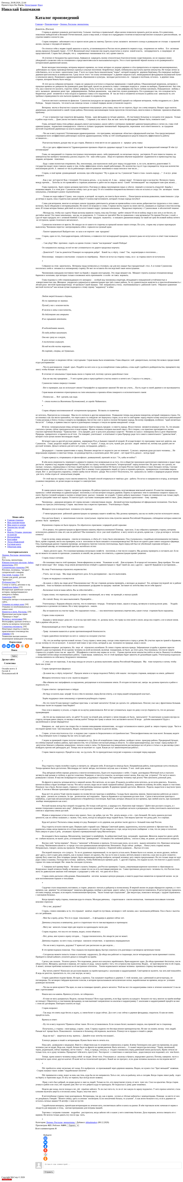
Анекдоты (6, 597)
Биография (12, 539)
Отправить (48, 1172)
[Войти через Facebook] (13, 646)
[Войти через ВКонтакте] (8, 646)
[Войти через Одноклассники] (27, 646)
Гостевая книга (14, 544)
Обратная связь (14, 547)
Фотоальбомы (13, 537)
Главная (39, 24)
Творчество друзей (15, 527)
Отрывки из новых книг (13, 604)
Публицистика (9, 582)
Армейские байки (10, 587)
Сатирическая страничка (13, 567)
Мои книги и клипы (16, 525)
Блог (9, 530)
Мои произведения (16, 522)
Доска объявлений (15, 542)
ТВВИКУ (6, 634)
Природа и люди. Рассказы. (14, 612)
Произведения (51, 24)
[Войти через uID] (4, 646)
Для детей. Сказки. (10, 575)
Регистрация (31, 5)
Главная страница (15, 520)
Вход (40, 5)
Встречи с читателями (12, 619)
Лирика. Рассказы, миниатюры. (16, 555)
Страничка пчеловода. (12, 626)
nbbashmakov (91, 1122)
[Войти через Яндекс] (18, 646)
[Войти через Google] (22, 646)
